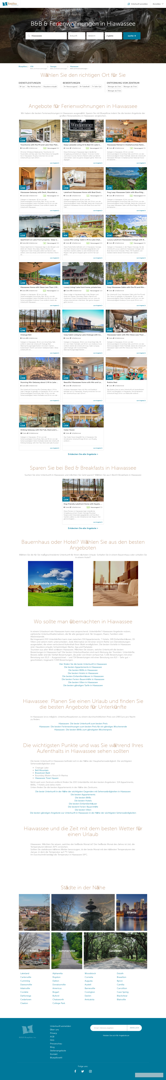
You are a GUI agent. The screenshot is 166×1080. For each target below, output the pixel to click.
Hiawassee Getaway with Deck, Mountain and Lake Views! (45, 192)
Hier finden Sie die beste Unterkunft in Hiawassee (83, 664)
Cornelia (89, 977)
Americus (57, 988)
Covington (90, 992)
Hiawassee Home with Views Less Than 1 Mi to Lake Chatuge (46, 287)
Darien (88, 995)
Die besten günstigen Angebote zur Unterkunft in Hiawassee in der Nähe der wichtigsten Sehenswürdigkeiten (83, 813)
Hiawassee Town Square (46, 778)
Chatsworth (58, 999)
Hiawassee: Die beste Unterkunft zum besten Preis (83, 723)
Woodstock (90, 973)
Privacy (53, 1033)
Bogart (56, 992)
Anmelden (134, 1028)
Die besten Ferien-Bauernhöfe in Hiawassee (83, 679)
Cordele (24, 992)
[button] (75, 1071)
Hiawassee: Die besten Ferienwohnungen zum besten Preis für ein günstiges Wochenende (83, 726)
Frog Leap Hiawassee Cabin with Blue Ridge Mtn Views (130, 192)
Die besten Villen (83, 809)
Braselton (121, 977)
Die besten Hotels (83, 800)
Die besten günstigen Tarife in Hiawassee (83, 685)
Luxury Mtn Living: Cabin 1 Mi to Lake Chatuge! (84, 240)
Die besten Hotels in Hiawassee (83, 673)
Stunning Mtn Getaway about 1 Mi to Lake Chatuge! (42, 382)
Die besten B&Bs (83, 797)
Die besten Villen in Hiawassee (83, 682)
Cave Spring (123, 992)
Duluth (120, 973)
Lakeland (24, 973)
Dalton (56, 981)
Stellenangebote (58, 1050)
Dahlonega (25, 995)
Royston (56, 977)
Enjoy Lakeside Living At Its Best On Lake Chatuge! (85, 145)
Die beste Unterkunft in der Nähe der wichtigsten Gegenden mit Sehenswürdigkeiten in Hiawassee (83, 791)
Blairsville (121, 999)
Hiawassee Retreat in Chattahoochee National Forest (129, 145)
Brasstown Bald (42, 773)
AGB (52, 1036)
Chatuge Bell (26, 335)
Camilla (120, 984)
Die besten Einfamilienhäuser (83, 803)
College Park (59, 1003)
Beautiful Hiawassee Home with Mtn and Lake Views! (86, 382)
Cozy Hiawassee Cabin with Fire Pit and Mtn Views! (128, 287)
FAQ (52, 1040)
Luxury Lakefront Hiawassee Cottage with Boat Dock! (129, 240)
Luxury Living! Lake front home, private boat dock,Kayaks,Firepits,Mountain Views (98, 287)
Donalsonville (59, 984)
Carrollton (122, 988)
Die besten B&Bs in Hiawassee (83, 670)
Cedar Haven (69, 430)
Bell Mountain (41, 770)
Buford (56, 995)
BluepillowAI (56, 1057)
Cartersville (25, 977)
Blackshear (122, 995)
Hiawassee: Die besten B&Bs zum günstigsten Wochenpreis (83, 729)
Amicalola (89, 999)
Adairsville (25, 988)
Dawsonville (26, 984)
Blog (52, 1047)
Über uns (54, 1029)
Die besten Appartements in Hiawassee (83, 667)
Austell (88, 984)
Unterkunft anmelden (60, 1026)
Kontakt (53, 1054)
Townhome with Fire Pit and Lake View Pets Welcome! (43, 145)
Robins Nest (112, 382)
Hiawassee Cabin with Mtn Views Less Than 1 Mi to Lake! (131, 335)
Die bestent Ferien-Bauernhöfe (83, 806)
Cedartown (25, 999)
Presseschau (56, 1043)
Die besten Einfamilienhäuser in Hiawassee (83, 676)
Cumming (25, 981)
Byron (120, 981)
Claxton (24, 1003)
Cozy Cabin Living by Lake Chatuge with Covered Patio (87, 335)
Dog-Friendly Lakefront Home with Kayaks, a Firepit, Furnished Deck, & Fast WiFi (98, 504)
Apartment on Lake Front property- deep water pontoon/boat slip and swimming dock (57, 240)
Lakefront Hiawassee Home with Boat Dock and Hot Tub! (88, 192)
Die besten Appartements (83, 794)
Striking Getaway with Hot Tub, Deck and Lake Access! (43, 430)
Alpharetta (58, 973)
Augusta (88, 981)
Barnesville (90, 988)
